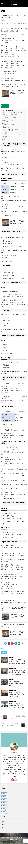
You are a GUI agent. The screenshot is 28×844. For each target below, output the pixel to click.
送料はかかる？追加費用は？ (9, 120)
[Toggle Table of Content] (24, 111)
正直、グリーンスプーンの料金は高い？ (11, 129)
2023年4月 (4, 805)
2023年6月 (4, 804)
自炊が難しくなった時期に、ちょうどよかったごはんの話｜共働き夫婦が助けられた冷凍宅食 (17, 661)
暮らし (3, 648)
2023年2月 (4, 808)
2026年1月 (3, 795)
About (7, 835)
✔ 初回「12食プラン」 (9, 118)
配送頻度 (6, 126)
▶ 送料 (6, 121)
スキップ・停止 (8, 127)
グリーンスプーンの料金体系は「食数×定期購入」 (13, 112)
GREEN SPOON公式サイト (8, 593)
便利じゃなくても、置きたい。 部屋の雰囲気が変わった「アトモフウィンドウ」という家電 (17, 705)
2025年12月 (4, 796)
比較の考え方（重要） (9, 130)
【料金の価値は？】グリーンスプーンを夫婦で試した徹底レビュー (17, 683)
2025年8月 (4, 799)
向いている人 (7, 136)
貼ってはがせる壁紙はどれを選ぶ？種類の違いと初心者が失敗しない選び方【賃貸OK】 (17, 672)
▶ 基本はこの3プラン (9, 115)
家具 (3, 821)
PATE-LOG (14, 4)
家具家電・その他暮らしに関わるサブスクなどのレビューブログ (14, 837)
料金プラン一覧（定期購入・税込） (10, 114)
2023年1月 (3, 810)
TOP (4, 835)
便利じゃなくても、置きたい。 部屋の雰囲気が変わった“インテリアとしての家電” (17, 694)
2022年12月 (4, 811)
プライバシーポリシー (21, 835)
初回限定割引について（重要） (9, 117)
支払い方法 (5, 123)
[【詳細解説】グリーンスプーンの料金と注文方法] (15, 643)
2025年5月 (4, 802)
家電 (3, 824)
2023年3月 (4, 807)
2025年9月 (4, 798)
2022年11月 (4, 813)
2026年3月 (4, 792)
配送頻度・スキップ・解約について (10, 124)
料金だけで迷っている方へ (8, 139)
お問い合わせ (12, 835)
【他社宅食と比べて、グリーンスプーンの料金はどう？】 (15, 133)
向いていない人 (8, 137)
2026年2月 (4, 793)
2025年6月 (4, 801)
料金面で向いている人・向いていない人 (11, 134)
